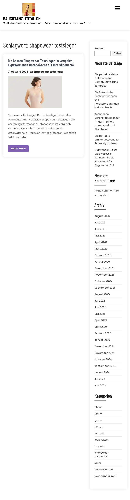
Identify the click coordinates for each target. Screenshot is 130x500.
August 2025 (102, 294)
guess (98, 420)
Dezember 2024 (104, 346)
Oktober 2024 (103, 359)
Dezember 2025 (104, 268)
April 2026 (100, 242)
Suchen (99, 48)
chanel (98, 407)
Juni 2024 (100, 385)
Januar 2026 (102, 262)
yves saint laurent (105, 476)
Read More (18, 148)
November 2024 (104, 353)
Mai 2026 (99, 235)
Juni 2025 (100, 307)
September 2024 (105, 366)
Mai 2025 (99, 314)
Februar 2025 (102, 333)
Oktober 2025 (103, 281)
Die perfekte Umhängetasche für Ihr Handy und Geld (107, 139)
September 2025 (105, 288)
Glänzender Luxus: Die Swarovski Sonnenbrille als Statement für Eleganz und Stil (105, 157)
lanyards (99, 433)
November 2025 (104, 275)
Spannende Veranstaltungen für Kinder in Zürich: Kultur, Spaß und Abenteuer (107, 121)
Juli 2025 (99, 301)
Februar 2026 (102, 255)
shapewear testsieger (48, 72)
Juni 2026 (100, 229)
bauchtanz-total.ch (22, 18)
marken (99, 446)
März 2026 (100, 248)
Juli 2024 (99, 379)
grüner (98, 413)
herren (98, 426)
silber (97, 463)
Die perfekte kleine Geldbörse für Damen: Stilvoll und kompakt (106, 80)
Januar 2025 (102, 340)
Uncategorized (103, 469)
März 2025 (100, 327)
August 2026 (102, 216)
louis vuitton (101, 440)
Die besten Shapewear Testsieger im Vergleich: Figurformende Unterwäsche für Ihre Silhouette (41, 62)
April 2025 (100, 320)
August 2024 (102, 372)
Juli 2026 (99, 222)
